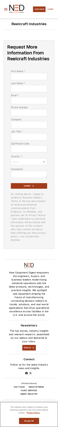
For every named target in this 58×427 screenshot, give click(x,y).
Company (16, 119)
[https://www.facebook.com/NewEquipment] (26, 373)
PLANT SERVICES (29, 390)
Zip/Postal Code (20, 143)
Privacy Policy (33, 413)
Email (15, 95)
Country (16, 156)
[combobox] (29, 161)
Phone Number (19, 107)
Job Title (17, 131)
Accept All (29, 421)
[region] (29, 414)
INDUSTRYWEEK (36, 387)
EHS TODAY (19, 387)
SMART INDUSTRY (29, 394)
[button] (6, 9)
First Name (18, 71)
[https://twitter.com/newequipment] (30, 373)
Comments (17, 169)
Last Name (18, 83)
